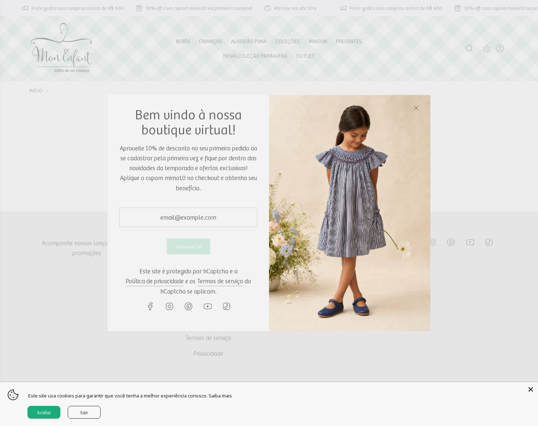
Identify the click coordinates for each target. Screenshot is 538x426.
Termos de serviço (220, 281)
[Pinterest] (188, 306)
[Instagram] (169, 306)
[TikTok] (226, 306)
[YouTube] (207, 306)
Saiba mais (220, 395)
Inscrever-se (188, 246)
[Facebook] (150, 306)
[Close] (416, 108)
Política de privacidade (155, 281)
